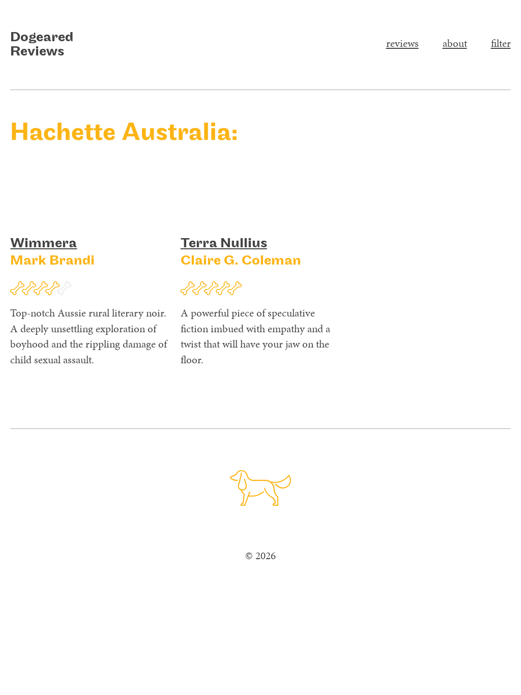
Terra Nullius (224, 244)
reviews (402, 43)
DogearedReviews (41, 45)
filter (501, 43)
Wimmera (43, 244)
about (455, 43)
